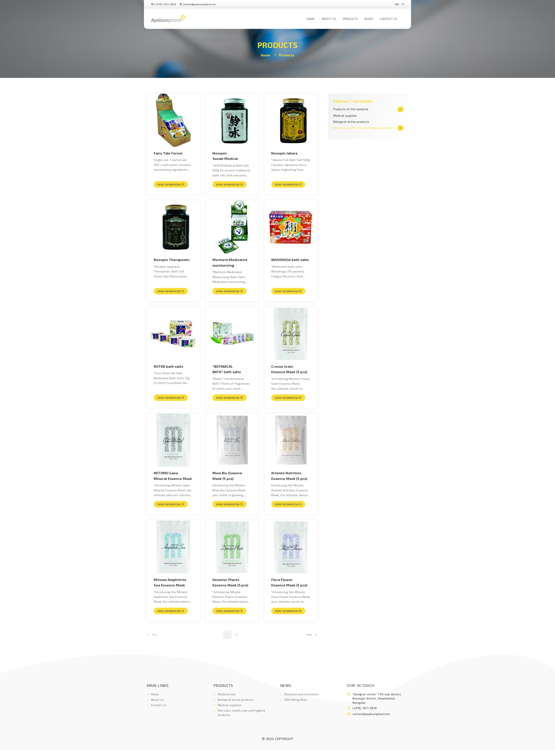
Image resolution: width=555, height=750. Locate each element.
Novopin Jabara (284, 153)
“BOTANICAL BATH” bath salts (226, 369)
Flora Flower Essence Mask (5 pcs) (289, 582)
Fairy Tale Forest (168, 153)
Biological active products (351, 121)
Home (311, 19)
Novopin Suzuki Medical (225, 156)
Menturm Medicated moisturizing (229, 262)
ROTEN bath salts (168, 366)
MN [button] (397, 4)
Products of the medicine (350, 109)
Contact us (388, 19)
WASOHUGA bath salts (290, 260)
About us (329, 19)
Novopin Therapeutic (172, 260)
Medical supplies (345, 115)
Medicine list (226, 694)
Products (350, 19)
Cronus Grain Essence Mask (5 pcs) (289, 369)
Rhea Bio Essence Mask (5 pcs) (227, 476)
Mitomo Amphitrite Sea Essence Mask (170, 582)
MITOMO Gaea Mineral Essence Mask (173, 476)
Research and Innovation (301, 694)
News (368, 19)
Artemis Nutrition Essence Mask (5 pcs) (289, 476)
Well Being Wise (295, 699)
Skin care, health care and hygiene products (363, 128)
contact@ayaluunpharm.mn (199, 4)
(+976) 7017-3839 (164, 4)
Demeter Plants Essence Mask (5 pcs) (230, 582)
